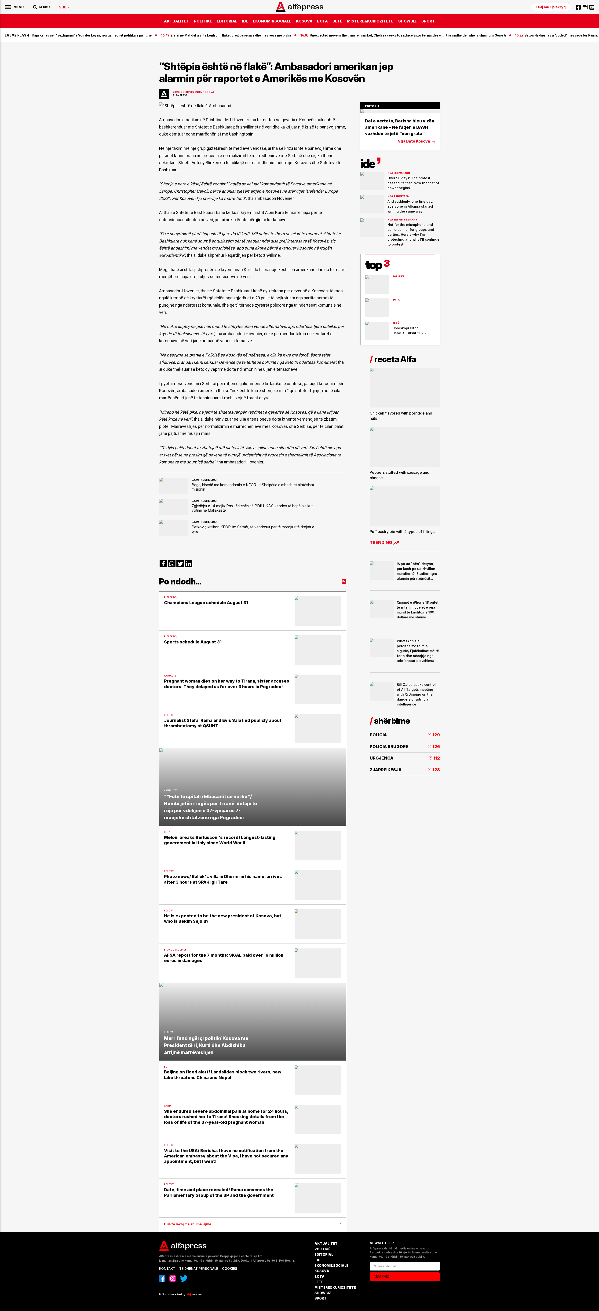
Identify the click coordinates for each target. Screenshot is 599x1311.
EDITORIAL (227, 21)
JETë (337, 21)
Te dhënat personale (198, 1269)
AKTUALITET (176, 21)
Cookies (229, 1269)
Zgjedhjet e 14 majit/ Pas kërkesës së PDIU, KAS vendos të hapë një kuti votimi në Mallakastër (252, 507)
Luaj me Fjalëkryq (551, 7)
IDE (245, 21)
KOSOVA (304, 21)
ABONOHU (381, 1276)
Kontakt (167, 1269)
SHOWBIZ (407, 21)
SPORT (428, 21)
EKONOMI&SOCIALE (272, 21)
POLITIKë (203, 21)
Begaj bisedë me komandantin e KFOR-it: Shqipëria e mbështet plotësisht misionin (253, 486)
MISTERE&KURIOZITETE (370, 21)
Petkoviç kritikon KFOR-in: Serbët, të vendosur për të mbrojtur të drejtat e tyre (253, 529)
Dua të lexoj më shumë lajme (187, 1224)
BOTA (322, 21)
